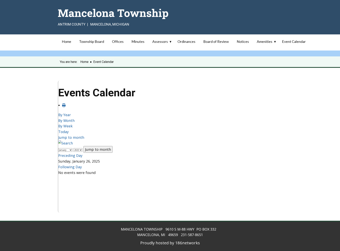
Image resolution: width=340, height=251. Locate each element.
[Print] (64, 105)
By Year (64, 114)
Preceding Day (70, 155)
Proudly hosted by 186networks (170, 242)
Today (63, 131)
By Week (65, 126)
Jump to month (71, 137)
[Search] (65, 143)
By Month (66, 120)
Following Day (70, 167)
